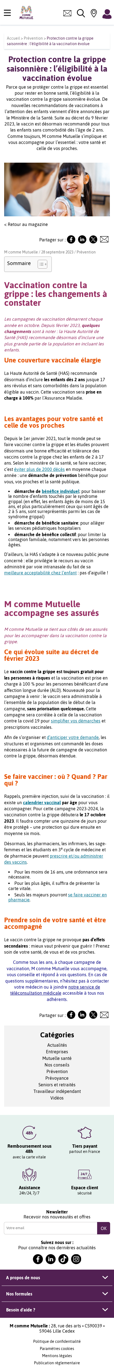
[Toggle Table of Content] (39, 264)
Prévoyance (57, 1078)
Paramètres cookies (57, 1348)
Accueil (13, 38)
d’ (48, 737)
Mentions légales (57, 1356)
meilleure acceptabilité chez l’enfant (40, 572)
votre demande (84, 737)
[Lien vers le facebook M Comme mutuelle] (38, 1259)
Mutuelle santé (57, 1058)
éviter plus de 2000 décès (39, 469)
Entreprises (57, 1051)
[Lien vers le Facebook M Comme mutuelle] (71, 241)
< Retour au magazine (26, 224)
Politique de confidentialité (57, 1341)
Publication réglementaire (57, 1363)
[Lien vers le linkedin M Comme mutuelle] (51, 1259)
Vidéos (57, 1097)
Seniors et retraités (57, 1084)
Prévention (33, 38)
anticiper (59, 737)
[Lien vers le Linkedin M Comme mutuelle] (82, 241)
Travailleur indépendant (57, 1091)
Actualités (57, 1045)
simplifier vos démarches (75, 720)
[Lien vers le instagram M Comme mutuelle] (76, 1259)
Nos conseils (57, 1064)
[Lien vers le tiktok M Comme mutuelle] (63, 1259)
